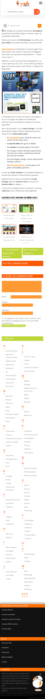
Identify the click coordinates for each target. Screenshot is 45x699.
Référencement (30, 472)
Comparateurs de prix (14, 438)
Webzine (27, 585)
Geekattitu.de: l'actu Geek (9, 216)
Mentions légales (7, 657)
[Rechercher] (38, 12)
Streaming (28, 511)
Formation (9, 503)
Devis (8, 463)
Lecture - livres (29, 357)
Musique (27, 402)
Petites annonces (31, 435)
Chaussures (10, 431)
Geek (7, 520)
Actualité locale (11, 351)
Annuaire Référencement (10, 624)
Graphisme (10, 524)
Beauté (8, 400)
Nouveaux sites (7, 643)
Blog (7, 411)
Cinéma (8, 435)
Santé (26, 485)
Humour (9, 537)
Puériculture (28, 453)
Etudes (8, 483)
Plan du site (5, 652)
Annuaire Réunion (7, 610)
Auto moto (10, 386)
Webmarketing (29, 578)
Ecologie (9, 476)
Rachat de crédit (30, 468)
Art (7, 372)
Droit (7, 466)
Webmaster (28, 582)
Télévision (28, 528)
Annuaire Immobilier (8, 615)
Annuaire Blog (6, 629)
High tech (9, 534)
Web (25, 571)
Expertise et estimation (10, 488)
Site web (5, 310)
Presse (27, 445)
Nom (4, 296)
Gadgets (9, 517)
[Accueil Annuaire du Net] (22, 3)
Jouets (8, 579)
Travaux (27, 531)
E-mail (5, 302)
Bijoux (8, 407)
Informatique (10, 558)
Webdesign (28, 575)
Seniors (27, 489)
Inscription (5, 648)
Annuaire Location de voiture (11, 619)
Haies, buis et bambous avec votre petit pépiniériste (26, 220)
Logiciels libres (29, 371)
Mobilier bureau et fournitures (31, 389)
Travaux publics (30, 535)
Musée (26, 398)
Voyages (27, 561)
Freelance (9, 507)
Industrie (9, 554)
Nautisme (28, 415)
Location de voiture (31, 367)
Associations (11, 379)
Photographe (29, 438)
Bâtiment (9, 396)
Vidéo (26, 558)
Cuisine (8, 446)
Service (27, 493)
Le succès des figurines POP (9, 238)
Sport (26, 507)
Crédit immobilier (12, 442)
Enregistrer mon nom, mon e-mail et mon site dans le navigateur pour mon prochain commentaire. (21, 320)
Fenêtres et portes (13, 500)
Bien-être (9, 403)
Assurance (10, 383)
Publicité (27, 449)
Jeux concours (11, 572)
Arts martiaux (11, 375)
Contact (4, 662)
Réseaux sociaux (30, 475)
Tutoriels (27, 538)
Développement (12, 459)
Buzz (8, 421)
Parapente (28, 431)
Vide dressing (29, 554)
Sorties (27, 503)
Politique (27, 442)
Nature (26, 412)
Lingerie (27, 360)
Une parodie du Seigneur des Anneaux (11, 253)
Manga (26, 381)
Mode (26, 395)
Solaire (26, 500)
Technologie (28, 520)
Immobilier (10, 551)
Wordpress (28, 589)
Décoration (10, 455)
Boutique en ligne (12, 414)
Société (27, 496)
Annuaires (9, 368)
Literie (26, 364)
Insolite (8, 562)
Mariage (27, 385)
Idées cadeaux (11, 547)
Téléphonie (28, 524)
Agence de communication (12, 356)
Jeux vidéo (10, 575)
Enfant (8, 480)
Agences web (11, 361)
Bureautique (10, 418)
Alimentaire (10, 365)
